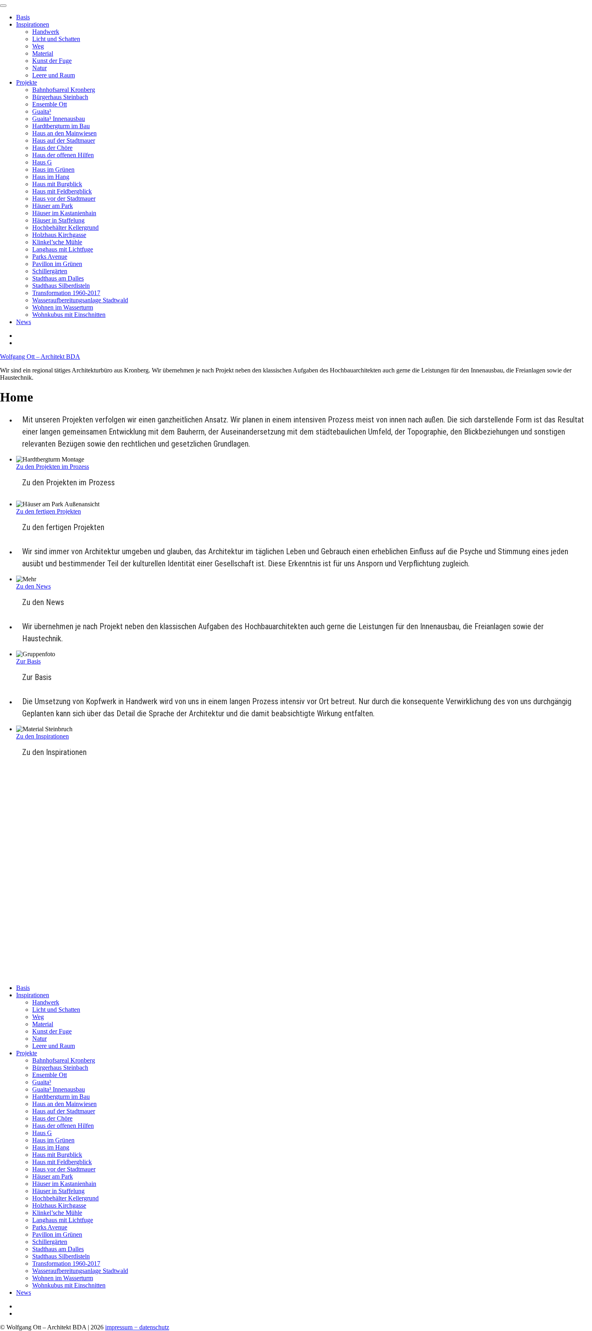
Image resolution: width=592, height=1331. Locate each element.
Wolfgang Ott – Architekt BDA (40, 356)
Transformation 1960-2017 (66, 292)
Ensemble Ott (49, 104)
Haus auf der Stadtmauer (63, 140)
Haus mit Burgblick (57, 184)
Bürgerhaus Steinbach (60, 97)
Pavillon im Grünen (57, 263)
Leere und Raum (53, 75)
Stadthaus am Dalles (58, 278)
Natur (39, 67)
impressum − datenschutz (137, 1327)
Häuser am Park (52, 205)
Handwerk (45, 31)
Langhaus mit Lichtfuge (62, 249)
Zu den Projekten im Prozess (52, 466)
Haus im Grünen (53, 169)
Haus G (42, 162)
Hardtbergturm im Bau (61, 126)
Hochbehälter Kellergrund (65, 227)
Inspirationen (32, 24)
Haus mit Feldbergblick (62, 191)
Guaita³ (41, 111)
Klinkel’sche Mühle (57, 242)
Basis (23, 17)
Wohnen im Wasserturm (62, 307)
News (23, 321)
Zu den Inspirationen (42, 736)
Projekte (26, 82)
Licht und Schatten (56, 38)
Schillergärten (49, 271)
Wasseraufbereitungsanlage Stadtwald (80, 300)
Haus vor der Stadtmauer (63, 198)
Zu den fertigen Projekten (48, 511)
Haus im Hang (50, 176)
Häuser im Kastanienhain (64, 213)
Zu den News (33, 586)
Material (42, 53)
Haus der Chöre (52, 147)
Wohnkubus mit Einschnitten (69, 314)
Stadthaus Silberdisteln (61, 285)
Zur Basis (28, 661)
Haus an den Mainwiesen (64, 133)
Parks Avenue (49, 256)
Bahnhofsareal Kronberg (63, 89)
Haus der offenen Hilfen (63, 155)
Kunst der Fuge (52, 60)
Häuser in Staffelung (58, 220)
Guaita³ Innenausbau (58, 118)
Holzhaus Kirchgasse (59, 234)
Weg (38, 46)
